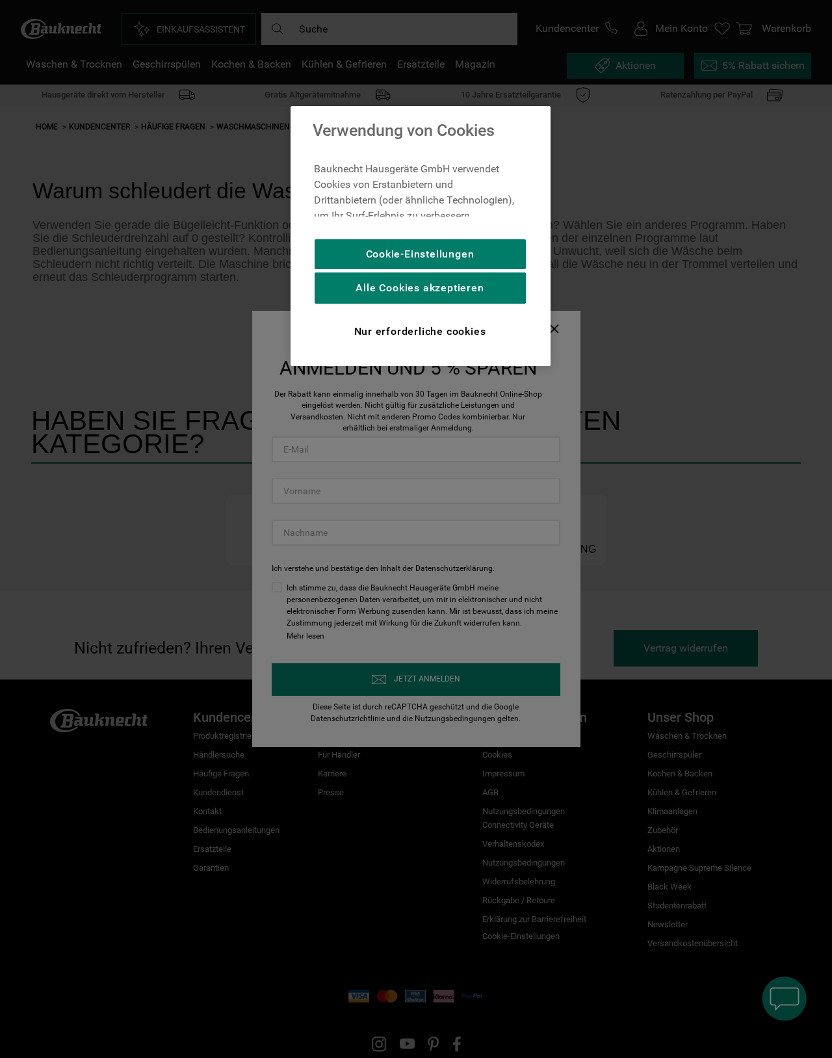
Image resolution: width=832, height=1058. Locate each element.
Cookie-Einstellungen (420, 254)
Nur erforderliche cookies (420, 331)
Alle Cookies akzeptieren (420, 288)
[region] (421, 236)
